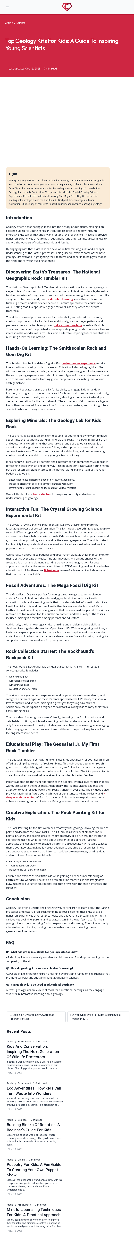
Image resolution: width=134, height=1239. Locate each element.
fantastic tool (42, 494)
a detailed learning (60, 299)
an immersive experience (79, 363)
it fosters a (51, 570)
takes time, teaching (68, 325)
